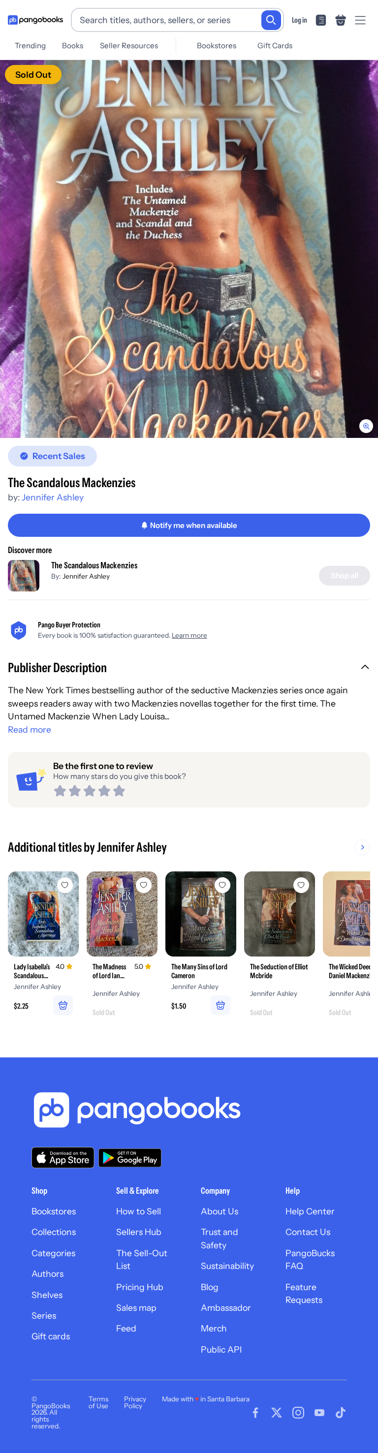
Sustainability (227, 1266)
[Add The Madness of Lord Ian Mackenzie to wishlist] (144, 885)
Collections (54, 1232)
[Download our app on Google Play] (129, 1157)
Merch (214, 1328)
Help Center (310, 1211)
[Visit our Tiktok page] (340, 1413)
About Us (219, 1211)
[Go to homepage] (35, 20)
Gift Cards (274, 45)
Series (44, 1315)
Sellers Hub (138, 1232)
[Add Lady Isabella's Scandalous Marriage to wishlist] (65, 885)
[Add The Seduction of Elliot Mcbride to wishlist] (301, 885)
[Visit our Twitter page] (277, 1413)
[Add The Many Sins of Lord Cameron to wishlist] (222, 885)
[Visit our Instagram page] (298, 1413)
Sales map (136, 1307)
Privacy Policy (135, 1402)
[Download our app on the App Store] (63, 1157)
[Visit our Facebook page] (255, 1413)
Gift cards (51, 1336)
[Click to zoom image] (189, 249)
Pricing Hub (139, 1287)
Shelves (47, 1295)
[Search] (271, 20)
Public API (221, 1349)
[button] (189, 668)
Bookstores (216, 45)
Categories (53, 1253)
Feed (126, 1328)
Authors (47, 1273)
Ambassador (226, 1307)
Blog (210, 1287)
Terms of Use (98, 1402)
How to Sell (138, 1211)
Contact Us (307, 1232)
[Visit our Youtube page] (319, 1413)
